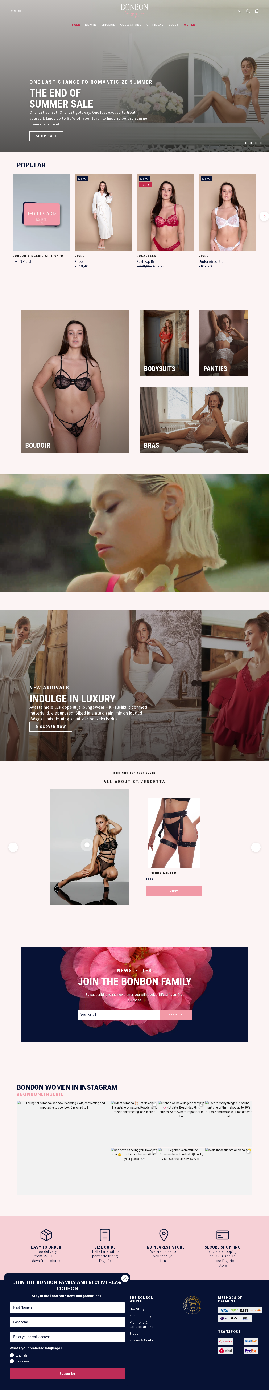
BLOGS (174, 25)
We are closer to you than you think (164, 1256)
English (16, 11)
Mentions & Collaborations (141, 1325)
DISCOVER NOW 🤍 (54, 136)
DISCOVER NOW (51, 727)
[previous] (4, 216)
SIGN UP (176, 1014)
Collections (131, 25)
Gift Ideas (155, 25)
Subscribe (67, 1374)
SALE (76, 25)
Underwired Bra (211, 261)
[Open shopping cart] (256, 11)
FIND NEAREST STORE (164, 1247)
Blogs (133, 1333)
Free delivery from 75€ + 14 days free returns (46, 1256)
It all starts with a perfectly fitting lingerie (105, 1256)
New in (90, 25)
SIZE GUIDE (105, 1247)
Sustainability (140, 1316)
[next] (264, 216)
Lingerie (108, 25)
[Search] (248, 11)
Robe (79, 261)
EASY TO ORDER (46, 1247)
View (174, 891)
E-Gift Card (22, 261)
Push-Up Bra (146, 261)
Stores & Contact (142, 1340)
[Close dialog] (125, 1278)
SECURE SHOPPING (223, 1247)
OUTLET (190, 25)
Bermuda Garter (161, 873)
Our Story (137, 1309)
